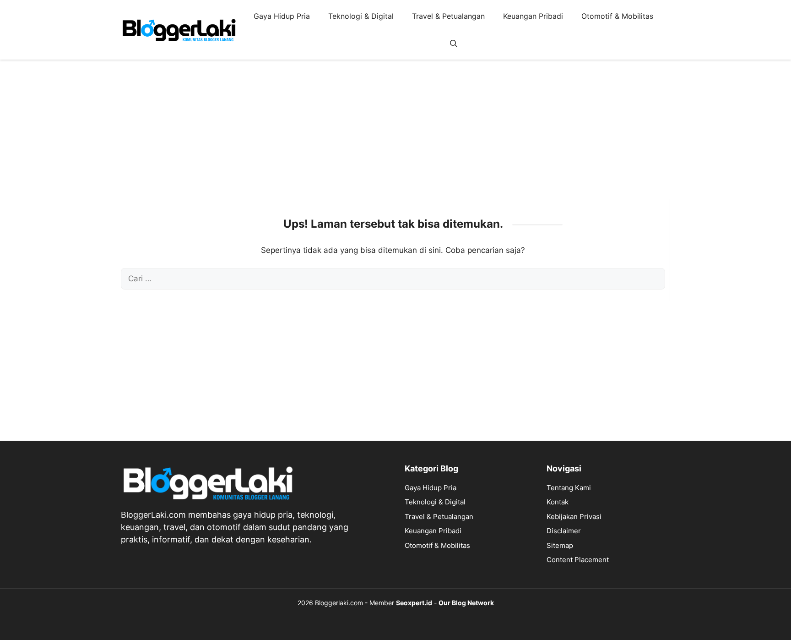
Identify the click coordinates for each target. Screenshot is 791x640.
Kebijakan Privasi (574, 516)
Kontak (558, 502)
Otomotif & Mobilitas (617, 16)
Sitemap (560, 545)
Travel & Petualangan (448, 16)
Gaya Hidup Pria (282, 16)
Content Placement (578, 559)
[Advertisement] (395, 135)
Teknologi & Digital (361, 16)
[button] (453, 43)
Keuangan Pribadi (533, 16)
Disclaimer (564, 530)
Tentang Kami (569, 487)
